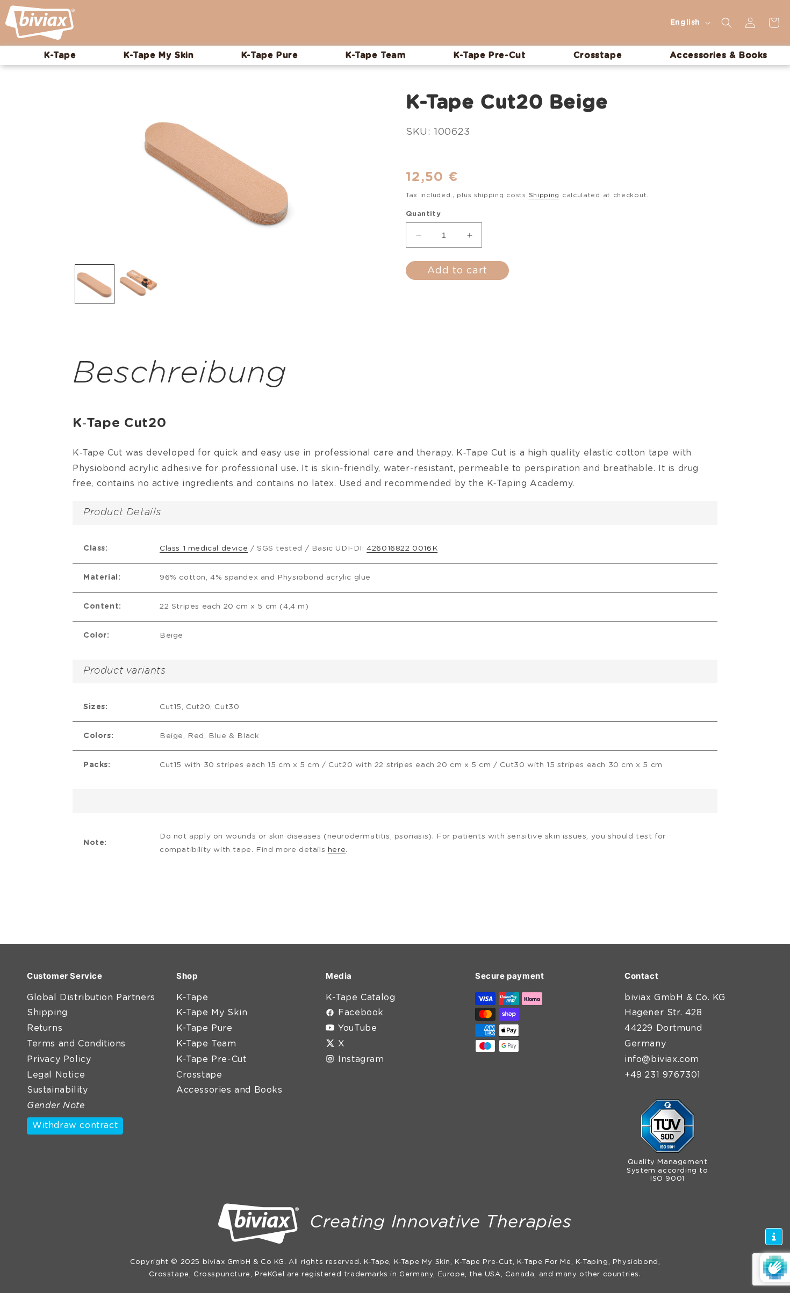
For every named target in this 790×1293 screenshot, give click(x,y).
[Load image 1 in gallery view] (94, 284)
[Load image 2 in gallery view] (138, 284)
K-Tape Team (206, 1043)
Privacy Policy (59, 1059)
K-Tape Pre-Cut (211, 1059)
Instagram (361, 1059)
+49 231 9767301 (662, 1075)
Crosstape (199, 1075)
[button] (726, 22)
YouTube (357, 1028)
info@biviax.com (661, 1059)
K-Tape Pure (204, 1028)
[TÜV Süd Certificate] (667, 1128)
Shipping (544, 195)
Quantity (423, 214)
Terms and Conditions (76, 1043)
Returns (44, 1028)
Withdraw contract (75, 1125)
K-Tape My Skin (211, 1012)
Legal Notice (56, 1075)
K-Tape (192, 997)
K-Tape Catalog (360, 997)
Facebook (361, 1012)
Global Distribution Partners (91, 997)
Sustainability (57, 1090)
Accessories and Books (229, 1090)
